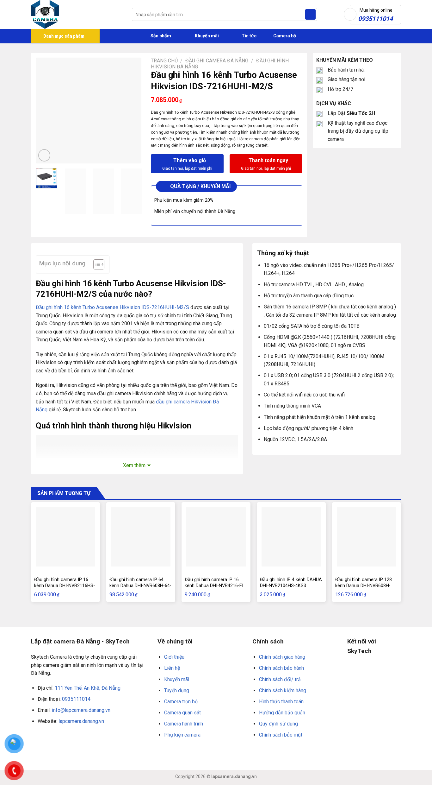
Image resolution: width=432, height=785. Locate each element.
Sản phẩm (160, 35)
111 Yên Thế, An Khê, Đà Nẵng (87, 688)
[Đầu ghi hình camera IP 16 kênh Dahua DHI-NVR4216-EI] (216, 537)
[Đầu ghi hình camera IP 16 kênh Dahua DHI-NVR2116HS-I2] (65, 537)
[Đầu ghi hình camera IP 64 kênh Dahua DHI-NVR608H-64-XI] (140, 537)
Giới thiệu (174, 657)
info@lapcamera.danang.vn (81, 710)
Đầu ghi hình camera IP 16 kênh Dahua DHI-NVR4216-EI (214, 582)
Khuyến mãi (206, 35)
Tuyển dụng (176, 690)
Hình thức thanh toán (281, 702)
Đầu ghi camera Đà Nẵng (216, 61)
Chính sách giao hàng (282, 657)
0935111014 (76, 699)
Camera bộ (284, 35)
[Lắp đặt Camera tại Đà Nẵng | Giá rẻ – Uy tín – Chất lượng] (76, 14)
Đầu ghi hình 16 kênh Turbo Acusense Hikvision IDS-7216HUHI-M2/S (112, 307)
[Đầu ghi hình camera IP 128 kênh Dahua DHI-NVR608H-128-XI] (366, 537)
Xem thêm (134, 465)
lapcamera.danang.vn (81, 721)
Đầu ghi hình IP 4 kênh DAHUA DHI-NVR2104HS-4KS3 (291, 582)
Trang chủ (164, 61)
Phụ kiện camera (182, 735)
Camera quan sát (182, 713)
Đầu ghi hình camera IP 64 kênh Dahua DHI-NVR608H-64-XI (140, 585)
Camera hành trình (183, 724)
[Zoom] (44, 155)
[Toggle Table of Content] (96, 264)
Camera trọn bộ (181, 702)
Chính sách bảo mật (280, 735)
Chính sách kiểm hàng (282, 690)
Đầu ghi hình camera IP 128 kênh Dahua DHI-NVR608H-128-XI (363, 585)
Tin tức (249, 35)
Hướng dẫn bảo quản (282, 713)
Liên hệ (172, 668)
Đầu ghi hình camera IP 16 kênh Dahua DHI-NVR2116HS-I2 (64, 585)
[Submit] (310, 14)
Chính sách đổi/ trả (280, 679)
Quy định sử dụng (278, 724)
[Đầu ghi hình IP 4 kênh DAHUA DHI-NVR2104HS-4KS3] (291, 537)
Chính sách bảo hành (281, 668)
